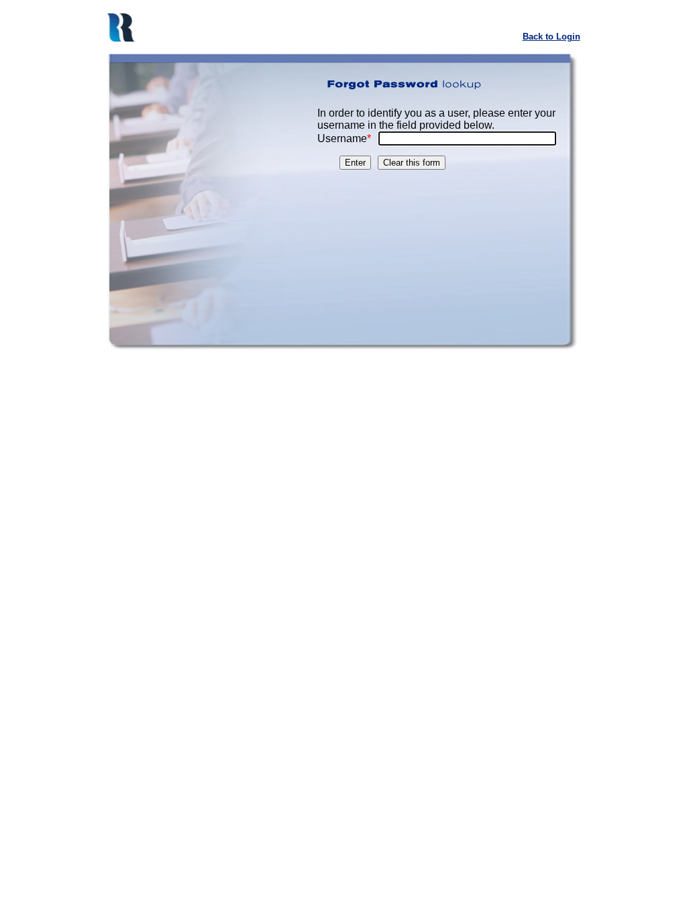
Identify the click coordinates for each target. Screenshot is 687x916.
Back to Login (551, 37)
